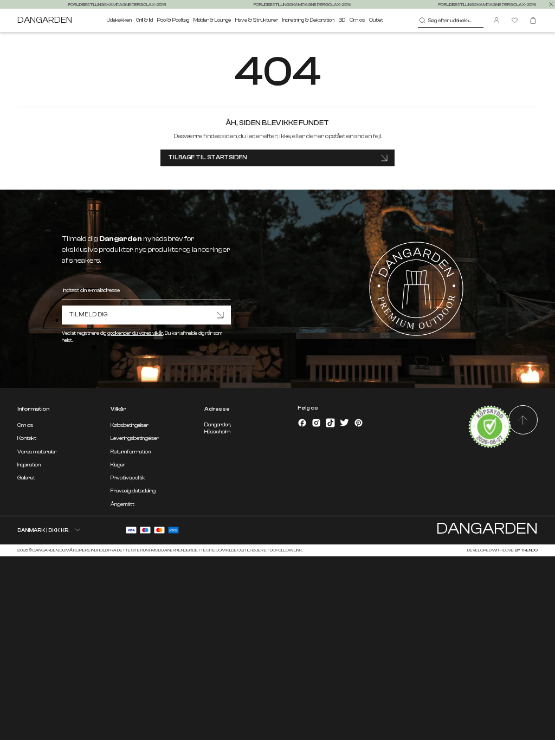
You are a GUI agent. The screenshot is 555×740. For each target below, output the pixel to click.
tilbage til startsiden (207, 157)
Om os (357, 20)
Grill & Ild (144, 20)
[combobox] (450, 21)
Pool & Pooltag (173, 20)
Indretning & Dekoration (308, 20)
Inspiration (29, 465)
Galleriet (26, 478)
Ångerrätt (122, 504)
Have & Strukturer (256, 20)
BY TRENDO (526, 550)
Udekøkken (119, 20)
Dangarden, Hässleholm (217, 428)
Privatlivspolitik (128, 478)
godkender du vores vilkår (135, 333)
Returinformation (131, 452)
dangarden (44, 20)
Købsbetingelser (130, 425)
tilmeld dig (88, 314)
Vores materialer (36, 452)
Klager (118, 465)
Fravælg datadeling (133, 491)
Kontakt (26, 438)
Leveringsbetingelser (135, 438)
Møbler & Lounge (212, 20)
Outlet (376, 20)
